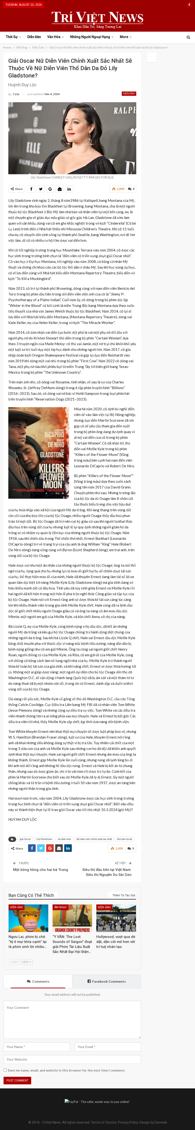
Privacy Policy (128, 1122)
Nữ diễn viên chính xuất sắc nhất (94, 839)
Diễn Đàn (34, 37)
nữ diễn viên (64, 839)
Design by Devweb (153, 1122)
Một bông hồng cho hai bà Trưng (40, 870)
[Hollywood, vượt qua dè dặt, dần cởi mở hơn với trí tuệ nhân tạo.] (116, 918)
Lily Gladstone (44, 839)
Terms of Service (104, 1122)
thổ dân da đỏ (124, 839)
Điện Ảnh (129, 93)
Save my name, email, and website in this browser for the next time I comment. (66, 1070)
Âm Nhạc (60, 907)
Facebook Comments (109, 981)
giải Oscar (25, 839)
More (124, 37)
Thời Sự (12, 37)
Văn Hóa (53, 37)
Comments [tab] (40, 981)
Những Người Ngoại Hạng (90, 37)
